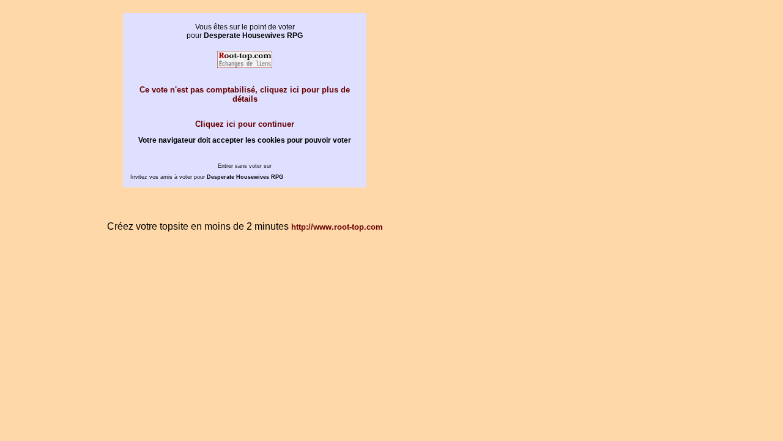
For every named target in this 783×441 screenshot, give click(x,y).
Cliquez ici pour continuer (244, 124)
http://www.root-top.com (337, 227)
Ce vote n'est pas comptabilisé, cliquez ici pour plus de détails (244, 94)
